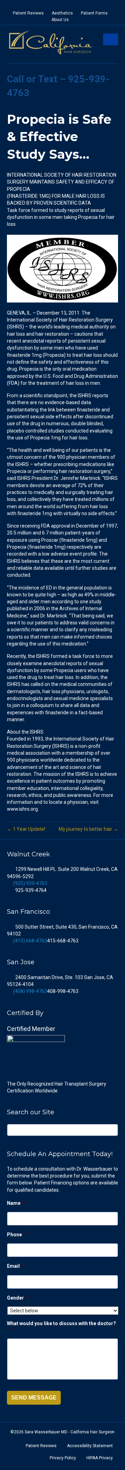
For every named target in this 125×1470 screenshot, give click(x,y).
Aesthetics (62, 13)
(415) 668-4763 (30, 940)
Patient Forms (94, 13)
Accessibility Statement (90, 1445)
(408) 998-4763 (30, 991)
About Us (60, 19)
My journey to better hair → (88, 829)
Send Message (34, 1398)
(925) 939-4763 (30, 883)
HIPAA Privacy (99, 1457)
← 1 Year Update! (26, 829)
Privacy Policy (63, 1457)
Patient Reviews (28, 13)
